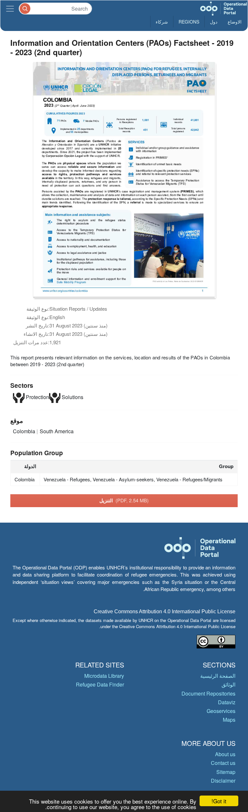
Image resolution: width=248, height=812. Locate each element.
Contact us (223, 763)
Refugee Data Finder (100, 684)
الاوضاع (235, 21)
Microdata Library (104, 675)
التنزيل (124, 500)
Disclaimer (223, 780)
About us (225, 754)
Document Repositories (208, 693)
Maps (229, 719)
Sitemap (225, 772)
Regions (189, 21)
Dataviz (226, 702)
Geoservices (221, 711)
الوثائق (228, 684)
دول (213, 21)
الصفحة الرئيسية (217, 675)
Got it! (219, 801)
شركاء (162, 21)
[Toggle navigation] (10, 8)
